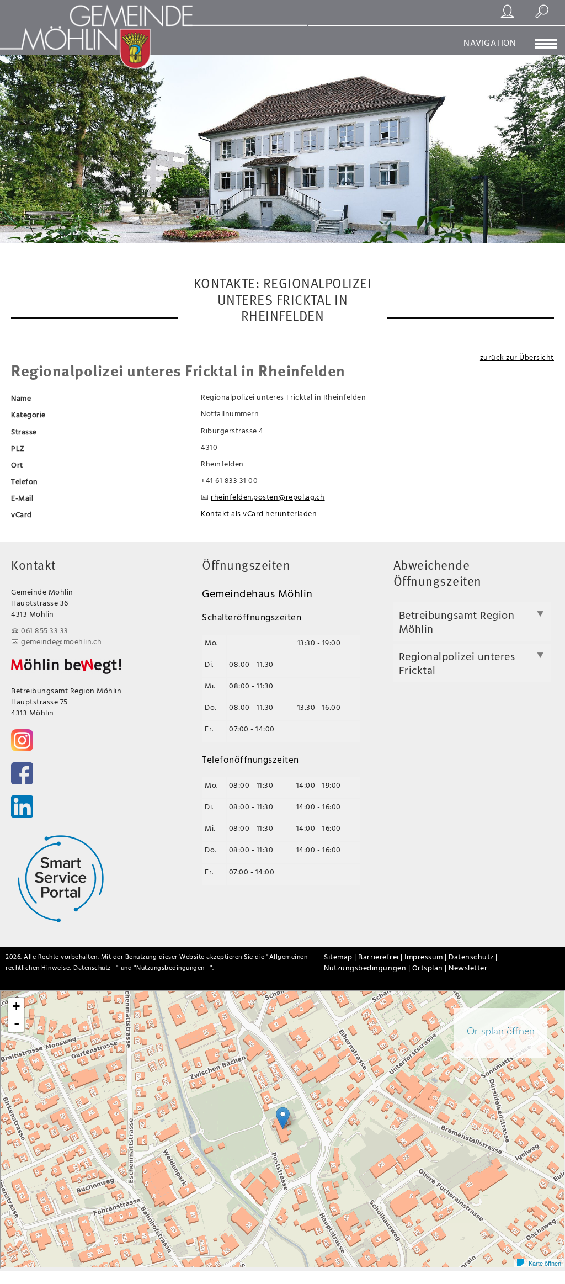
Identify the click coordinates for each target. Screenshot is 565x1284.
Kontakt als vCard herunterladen (259, 513)
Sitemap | (341, 956)
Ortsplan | (430, 967)
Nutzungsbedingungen (170, 967)
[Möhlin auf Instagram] (22, 740)
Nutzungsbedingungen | (368, 967)
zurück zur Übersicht (517, 357)
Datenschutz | (473, 956)
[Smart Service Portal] (60, 878)
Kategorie (28, 414)
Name (21, 398)
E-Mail (22, 497)
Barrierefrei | (381, 956)
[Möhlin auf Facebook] (22, 773)
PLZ (18, 448)
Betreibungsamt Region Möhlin (457, 621)
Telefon (24, 481)
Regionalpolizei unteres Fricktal (457, 663)
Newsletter (468, 967)
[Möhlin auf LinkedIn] (22, 806)
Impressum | (426, 956)
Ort (17, 464)
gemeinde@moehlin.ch (61, 641)
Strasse (24, 431)
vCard (21, 514)
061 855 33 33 (44, 630)
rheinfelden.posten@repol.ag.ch (267, 496)
